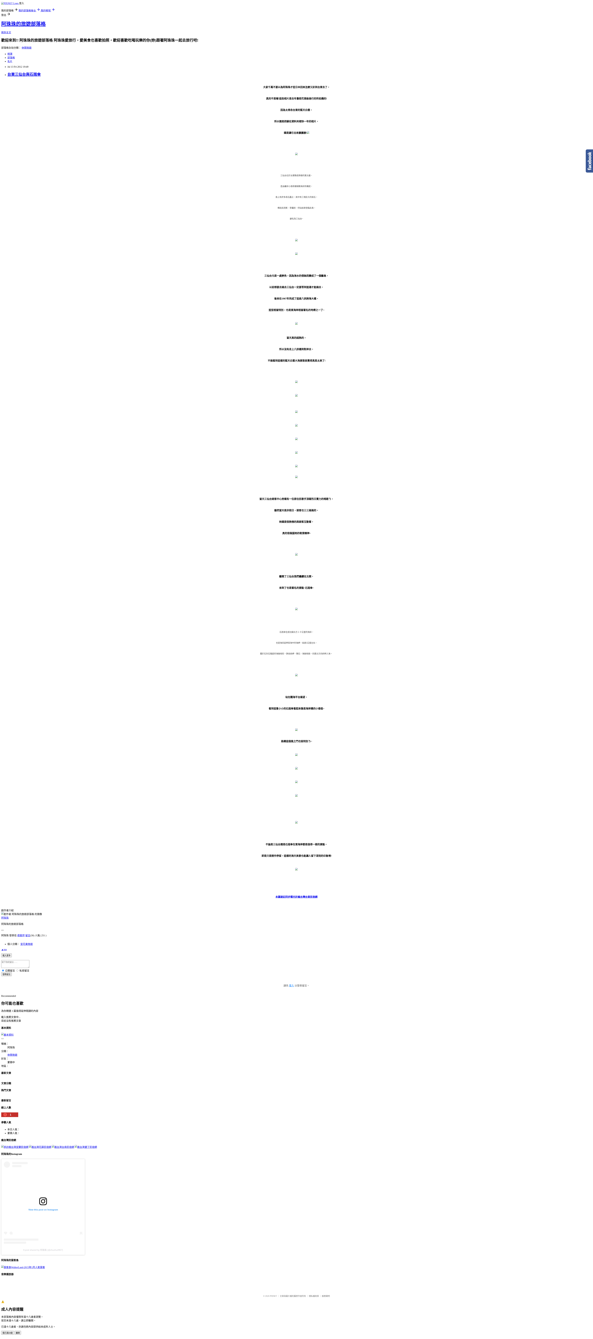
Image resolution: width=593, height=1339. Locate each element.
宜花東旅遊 (26, 944)
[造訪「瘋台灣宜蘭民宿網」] (14, 1147)
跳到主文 (6, 32)
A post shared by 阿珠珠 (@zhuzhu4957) (43, 1250)
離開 (18, 1333)
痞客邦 (21, 935)
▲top (4, 949)
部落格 (11, 57)
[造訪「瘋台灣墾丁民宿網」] (86, 1147)
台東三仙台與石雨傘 (24, 74)
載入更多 (6, 955)
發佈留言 (6, 974)
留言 (27, 935)
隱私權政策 (314, 1296)
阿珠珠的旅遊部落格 (23, 24)
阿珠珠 (5, 918)
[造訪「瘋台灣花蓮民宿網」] (40, 1147)
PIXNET (273, 1296)
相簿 (9, 54)
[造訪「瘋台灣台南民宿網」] (63, 1147)
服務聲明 (326, 1296)
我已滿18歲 (7, 1333)
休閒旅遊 (27, 47)
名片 (9, 61)
